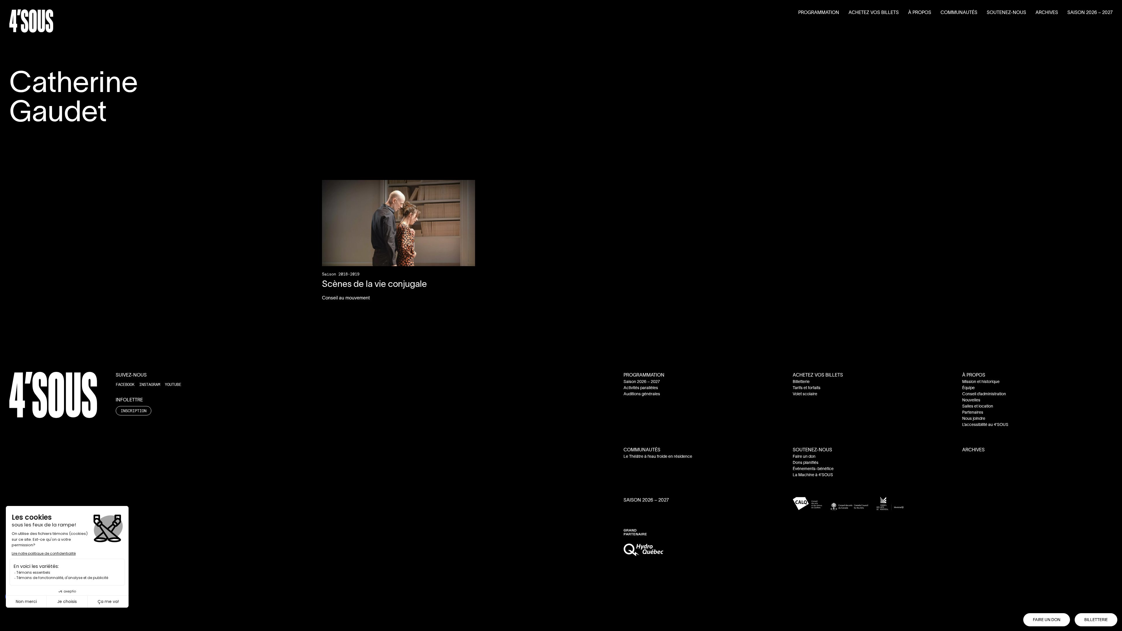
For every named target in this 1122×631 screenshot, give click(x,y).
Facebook (125, 384)
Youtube (173, 384)
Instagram (149, 384)
